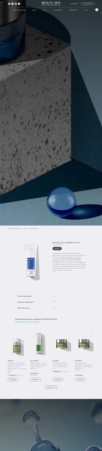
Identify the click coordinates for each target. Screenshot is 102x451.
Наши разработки (19, 10)
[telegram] (12, 4)
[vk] (19, 4)
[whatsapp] (16, 4)
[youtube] (9, 4)
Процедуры (58, 10)
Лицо (34, 10)
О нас (86, 10)
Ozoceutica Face (33, 228)
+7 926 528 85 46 (74, 3)
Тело (45, 10)
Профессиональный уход (15, 228)
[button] (87, 3)
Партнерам (73, 10)
